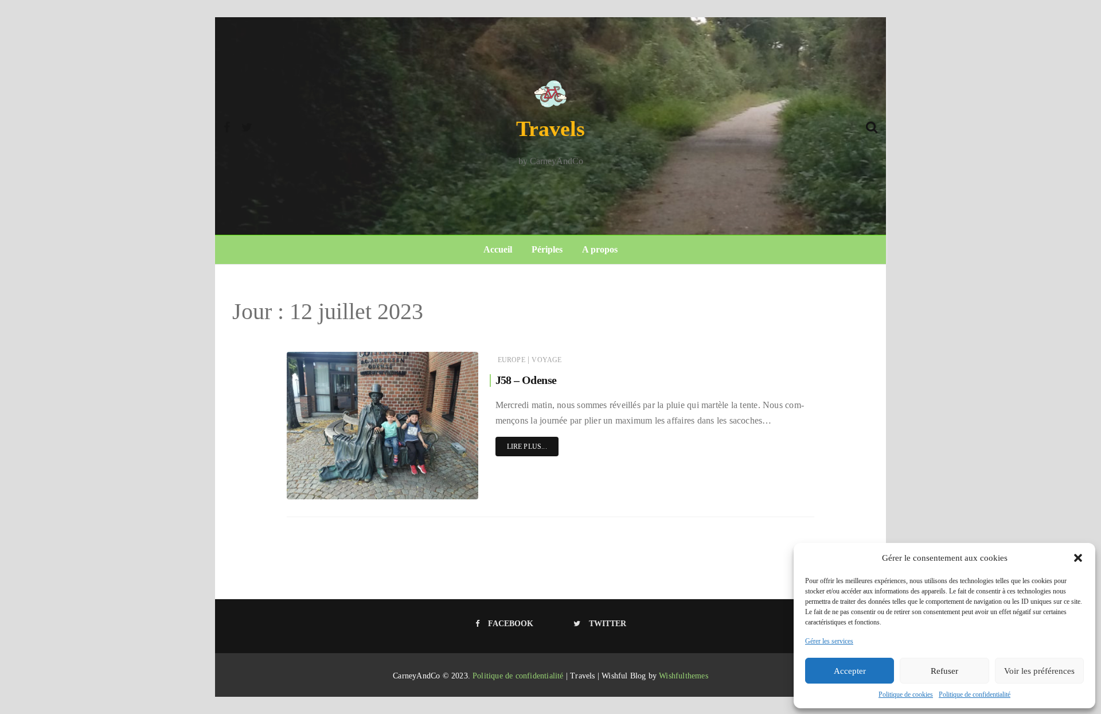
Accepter (850, 671)
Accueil (497, 249)
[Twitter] (246, 125)
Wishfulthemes (683, 676)
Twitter (607, 623)
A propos (600, 249)
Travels (550, 129)
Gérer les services (829, 641)
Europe (511, 360)
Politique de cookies (906, 694)
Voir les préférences (1039, 671)
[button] (1078, 558)
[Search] (871, 125)
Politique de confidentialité (974, 694)
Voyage (546, 360)
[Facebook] (227, 125)
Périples (547, 249)
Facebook (510, 623)
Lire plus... (527, 447)
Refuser (944, 671)
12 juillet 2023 (444, 488)
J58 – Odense (526, 380)
